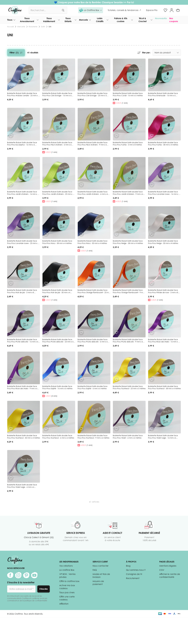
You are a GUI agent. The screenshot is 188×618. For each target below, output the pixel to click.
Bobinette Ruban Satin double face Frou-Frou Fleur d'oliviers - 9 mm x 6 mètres (92, 144)
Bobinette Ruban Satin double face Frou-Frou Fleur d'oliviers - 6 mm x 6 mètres (57, 144)
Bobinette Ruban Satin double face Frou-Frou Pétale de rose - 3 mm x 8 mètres (163, 292)
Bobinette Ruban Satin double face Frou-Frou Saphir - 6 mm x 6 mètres (92, 387)
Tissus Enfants (68, 20)
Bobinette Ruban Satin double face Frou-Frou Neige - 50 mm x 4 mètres (163, 242)
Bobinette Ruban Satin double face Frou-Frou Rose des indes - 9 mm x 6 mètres (22, 388)
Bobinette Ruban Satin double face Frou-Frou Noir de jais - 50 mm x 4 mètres (57, 292)
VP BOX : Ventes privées (67, 575)
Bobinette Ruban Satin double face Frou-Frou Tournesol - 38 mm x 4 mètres (164, 387)
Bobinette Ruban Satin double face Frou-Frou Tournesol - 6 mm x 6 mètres (58, 436)
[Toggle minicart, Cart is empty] (178, 10)
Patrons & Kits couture (120, 20)
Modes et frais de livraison (101, 575)
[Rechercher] (63, 10)
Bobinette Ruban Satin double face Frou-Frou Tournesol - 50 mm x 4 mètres (23, 436)
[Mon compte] (172, 10)
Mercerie (83, 20)
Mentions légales (167, 565)
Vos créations (66, 565)
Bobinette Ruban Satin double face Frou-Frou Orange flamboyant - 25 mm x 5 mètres (94, 292)
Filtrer (14, 52)
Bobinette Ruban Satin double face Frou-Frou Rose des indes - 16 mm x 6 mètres (163, 341)
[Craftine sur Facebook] (10, 575)
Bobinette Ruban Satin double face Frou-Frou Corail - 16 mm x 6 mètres (128, 94)
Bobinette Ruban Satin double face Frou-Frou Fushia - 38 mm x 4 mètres (163, 143)
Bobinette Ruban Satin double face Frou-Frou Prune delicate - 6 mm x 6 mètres (93, 341)
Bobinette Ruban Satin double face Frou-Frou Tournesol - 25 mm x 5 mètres (129, 387)
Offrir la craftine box (69, 581)
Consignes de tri (134, 574)
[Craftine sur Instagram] (18, 575)
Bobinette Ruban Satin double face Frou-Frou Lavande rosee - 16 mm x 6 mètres (164, 194)
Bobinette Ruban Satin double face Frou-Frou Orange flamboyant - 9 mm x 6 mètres (128, 292)
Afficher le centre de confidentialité (169, 575)
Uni (50, 26)
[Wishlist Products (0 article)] (165, 10)
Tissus (9, 20)
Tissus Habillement (49, 20)
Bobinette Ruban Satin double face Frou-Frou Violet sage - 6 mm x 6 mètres (22, 487)
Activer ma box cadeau (67, 587)
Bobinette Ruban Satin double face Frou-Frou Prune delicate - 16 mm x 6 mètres (22, 341)
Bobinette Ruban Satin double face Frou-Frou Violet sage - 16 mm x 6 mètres (163, 437)
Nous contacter (100, 565)
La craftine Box (66, 570)
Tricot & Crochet (143, 20)
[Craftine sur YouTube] (34, 575)
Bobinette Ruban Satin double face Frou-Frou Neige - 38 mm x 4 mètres (128, 242)
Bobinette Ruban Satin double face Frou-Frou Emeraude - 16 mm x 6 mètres (163, 95)
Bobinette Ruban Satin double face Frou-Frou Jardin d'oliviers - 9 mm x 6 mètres (128, 194)
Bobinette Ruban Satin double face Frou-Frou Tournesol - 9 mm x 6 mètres (93, 436)
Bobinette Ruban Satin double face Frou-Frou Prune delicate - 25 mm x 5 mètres (57, 341)
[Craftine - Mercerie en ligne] (15, 10)
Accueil (10, 26)
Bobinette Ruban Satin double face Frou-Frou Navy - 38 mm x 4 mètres (57, 242)
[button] (90, 10)
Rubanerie (33, 26)
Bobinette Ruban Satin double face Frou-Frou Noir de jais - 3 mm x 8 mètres (22, 292)
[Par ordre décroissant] (139, 52)
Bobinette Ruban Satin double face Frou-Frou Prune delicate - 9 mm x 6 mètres (128, 341)
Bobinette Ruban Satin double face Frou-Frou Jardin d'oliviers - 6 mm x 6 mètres (93, 194)
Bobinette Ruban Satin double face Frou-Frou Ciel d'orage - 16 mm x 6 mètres (57, 95)
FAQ (95, 570)
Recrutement (132, 578)
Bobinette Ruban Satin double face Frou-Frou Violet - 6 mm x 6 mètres (128, 436)
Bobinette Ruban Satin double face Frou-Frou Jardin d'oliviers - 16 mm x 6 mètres (22, 194)
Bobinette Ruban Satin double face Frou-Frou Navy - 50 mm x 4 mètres (92, 242)
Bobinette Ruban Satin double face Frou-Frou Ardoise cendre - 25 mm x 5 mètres (23, 95)
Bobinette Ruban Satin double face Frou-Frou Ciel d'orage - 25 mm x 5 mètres (92, 95)
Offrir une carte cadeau (67, 598)
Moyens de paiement (98, 582)
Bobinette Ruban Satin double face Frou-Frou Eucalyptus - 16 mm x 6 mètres (22, 144)
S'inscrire (43, 589)
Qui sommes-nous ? (135, 570)
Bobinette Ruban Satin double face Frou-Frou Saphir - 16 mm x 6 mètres (57, 387)
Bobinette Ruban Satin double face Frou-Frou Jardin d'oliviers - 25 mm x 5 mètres (58, 194)
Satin (43, 26)
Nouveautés (161, 18)
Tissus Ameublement (27, 20)
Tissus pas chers (66, 592)
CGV (161, 570)
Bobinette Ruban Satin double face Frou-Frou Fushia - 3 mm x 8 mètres (128, 143)
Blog (128, 565)
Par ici (130, 2)
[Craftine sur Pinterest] (26, 575)
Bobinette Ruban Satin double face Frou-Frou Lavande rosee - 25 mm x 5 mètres (23, 243)
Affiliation (64, 603)
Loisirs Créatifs (99, 20)
